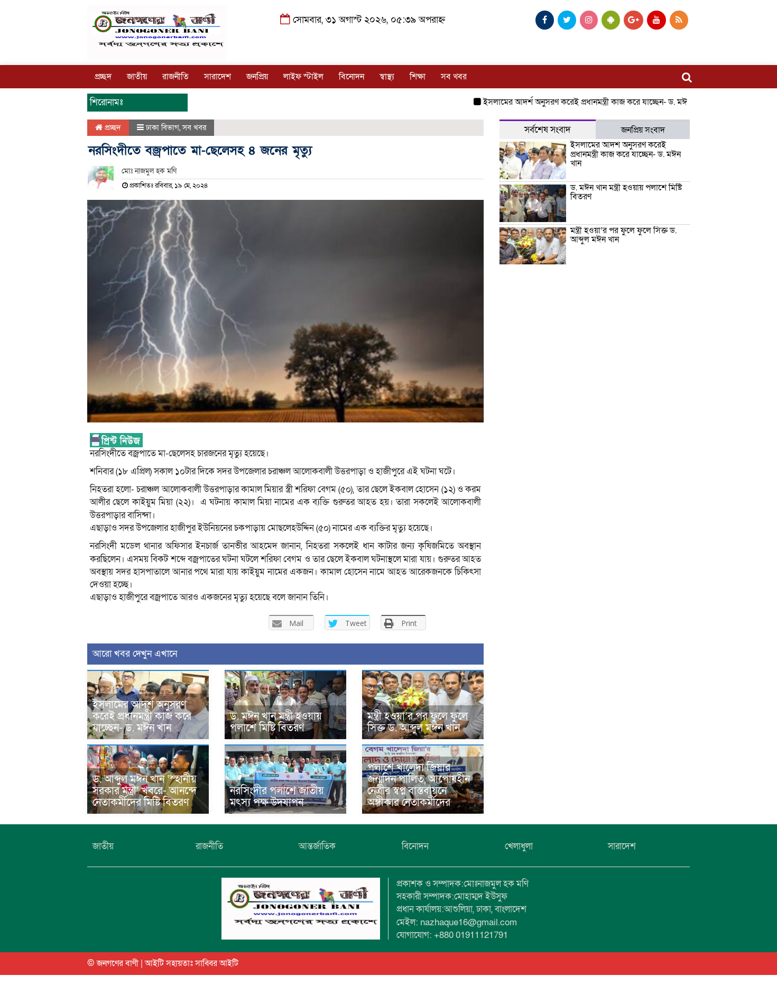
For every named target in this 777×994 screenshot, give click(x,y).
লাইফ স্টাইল (303, 76)
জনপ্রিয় (257, 76)
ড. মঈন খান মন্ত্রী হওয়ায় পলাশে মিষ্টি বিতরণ (276, 722)
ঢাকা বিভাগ (162, 127)
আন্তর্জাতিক (317, 846)
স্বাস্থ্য (387, 76)
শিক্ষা (418, 76)
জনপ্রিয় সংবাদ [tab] (643, 130)
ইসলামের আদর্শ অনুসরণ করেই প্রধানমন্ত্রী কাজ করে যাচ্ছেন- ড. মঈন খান (576, 102)
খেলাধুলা (519, 846)
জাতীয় (137, 76)
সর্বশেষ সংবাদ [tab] (547, 130)
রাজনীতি (175, 76)
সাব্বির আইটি (216, 963)
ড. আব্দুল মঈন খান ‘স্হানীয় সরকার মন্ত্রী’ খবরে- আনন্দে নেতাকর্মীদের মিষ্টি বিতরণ (144, 790)
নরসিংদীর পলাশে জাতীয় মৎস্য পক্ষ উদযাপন (277, 796)
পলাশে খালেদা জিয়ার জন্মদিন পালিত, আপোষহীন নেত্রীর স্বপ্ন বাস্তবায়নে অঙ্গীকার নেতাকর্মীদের (418, 785)
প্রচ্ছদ (103, 76)
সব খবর (454, 76)
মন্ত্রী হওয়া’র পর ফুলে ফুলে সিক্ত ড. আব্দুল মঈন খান (417, 722)
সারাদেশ (217, 76)
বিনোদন (351, 76)
